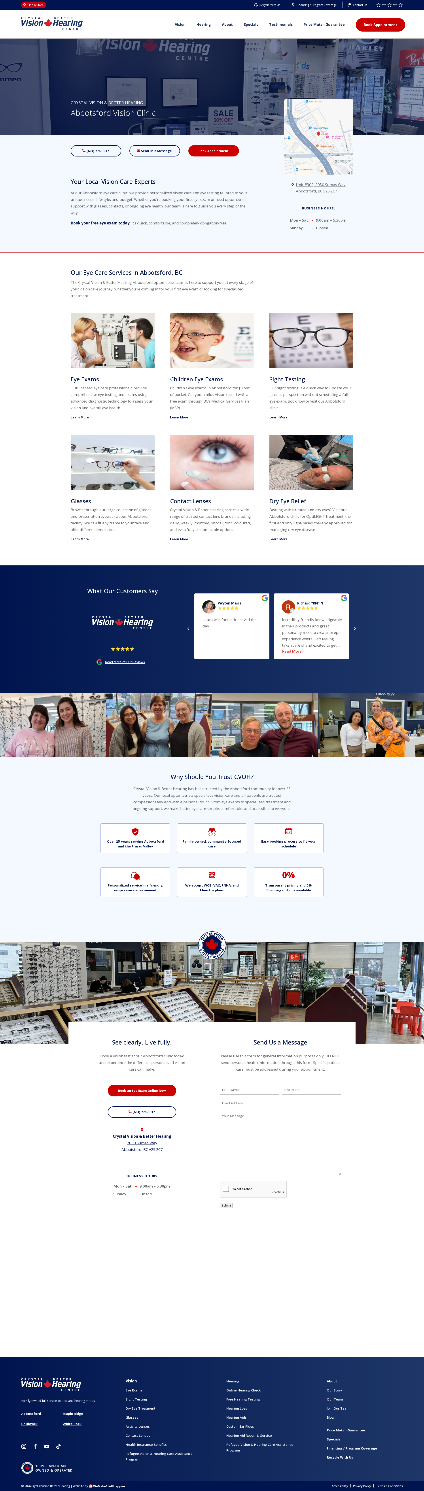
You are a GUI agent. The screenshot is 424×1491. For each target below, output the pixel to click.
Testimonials (281, 24)
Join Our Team (338, 1408)
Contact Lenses (138, 1435)
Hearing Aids (236, 1417)
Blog (330, 1417)
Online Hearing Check (243, 1390)
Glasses (132, 1417)
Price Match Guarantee (324, 24)
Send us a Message (156, 151)
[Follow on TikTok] (58, 1446)
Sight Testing (136, 1399)
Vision (180, 24)
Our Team (335, 1399)
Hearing (204, 24)
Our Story (334, 1390)
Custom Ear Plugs (240, 1426)
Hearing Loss (236, 1408)
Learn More (80, 417)
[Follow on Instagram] (24, 1446)
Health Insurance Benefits (146, 1444)
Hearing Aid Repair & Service (249, 1435)
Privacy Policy (362, 1485)
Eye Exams (134, 1390)
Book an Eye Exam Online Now (142, 1090)
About (227, 24)
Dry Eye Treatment (140, 1408)
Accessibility (340, 1485)
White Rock (72, 1423)
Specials (251, 24)
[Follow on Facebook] (35, 1446)
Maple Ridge (73, 1413)
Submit (226, 1205)
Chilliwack (29, 1423)
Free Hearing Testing (243, 1399)
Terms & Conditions (389, 1485)
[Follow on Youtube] (47, 1446)
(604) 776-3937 (98, 151)
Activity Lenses (138, 1426)
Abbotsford (31, 1413)
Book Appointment (380, 24)
